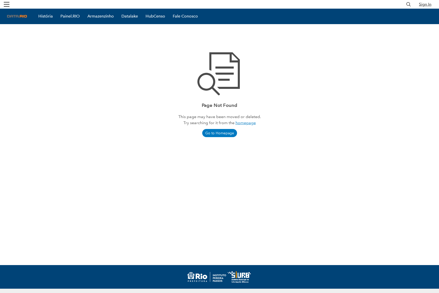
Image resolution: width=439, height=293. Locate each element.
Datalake (129, 16)
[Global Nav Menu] (6, 4)
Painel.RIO (70, 16)
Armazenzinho (100, 16)
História (45, 16)
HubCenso (155, 16)
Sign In (425, 4)
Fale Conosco (185, 16)
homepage (246, 122)
